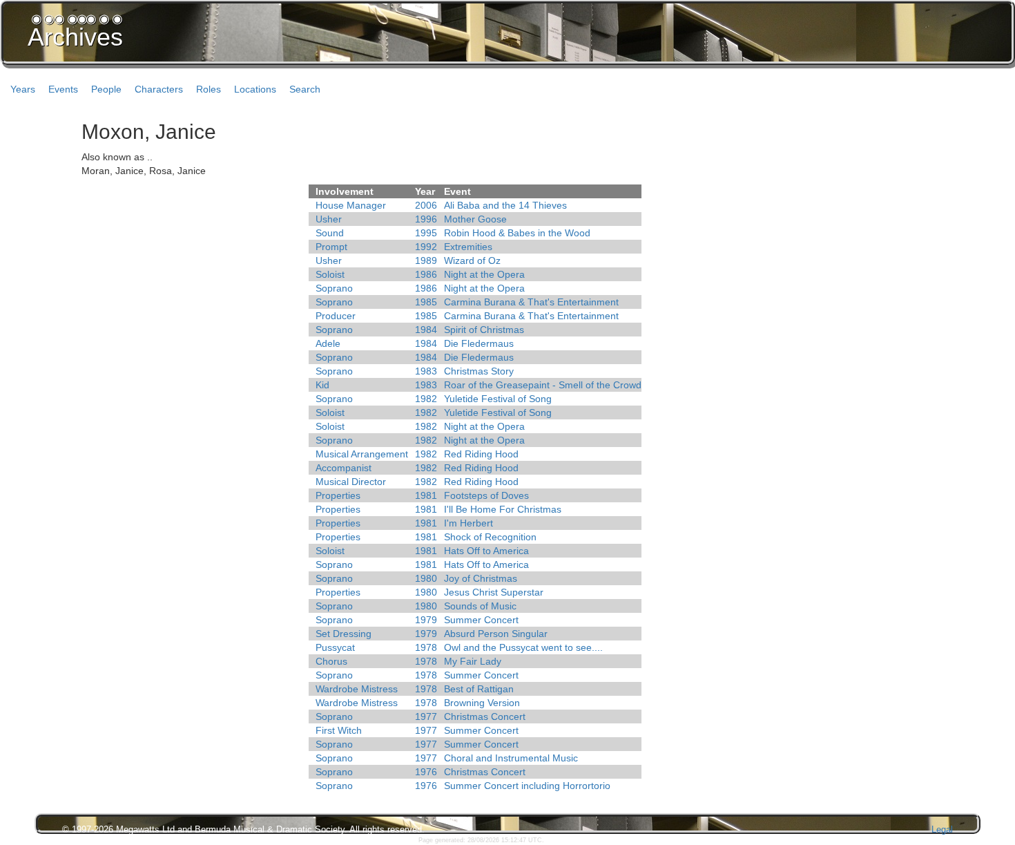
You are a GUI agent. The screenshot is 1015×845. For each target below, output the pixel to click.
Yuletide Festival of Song (498, 398)
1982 (426, 398)
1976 (426, 771)
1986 (426, 274)
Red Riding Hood (481, 453)
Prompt (331, 246)
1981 (426, 495)
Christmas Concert (484, 716)
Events (63, 89)
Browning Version (482, 702)
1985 (426, 301)
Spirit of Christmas (484, 329)
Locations (255, 89)
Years (22, 89)
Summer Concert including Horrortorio (527, 785)
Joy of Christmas (480, 578)
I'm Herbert (468, 523)
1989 (426, 260)
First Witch (339, 730)
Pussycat (335, 647)
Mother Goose (475, 219)
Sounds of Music (480, 605)
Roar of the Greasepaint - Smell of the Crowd (542, 384)
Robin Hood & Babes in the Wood (517, 232)
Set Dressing (343, 633)
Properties (338, 495)
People (106, 89)
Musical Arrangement (362, 453)
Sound (330, 232)
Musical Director (351, 481)
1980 (426, 578)
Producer (336, 315)
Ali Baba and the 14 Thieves (505, 205)
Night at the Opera (484, 274)
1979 (426, 619)
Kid (322, 384)
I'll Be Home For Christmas (502, 509)
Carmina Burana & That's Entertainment (531, 301)
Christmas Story (479, 371)
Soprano (334, 288)
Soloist (330, 274)
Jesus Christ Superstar (493, 592)
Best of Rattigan (479, 688)
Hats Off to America (486, 550)
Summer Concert (481, 619)
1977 (426, 716)
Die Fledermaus (479, 343)
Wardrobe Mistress (357, 688)
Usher (329, 219)
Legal (942, 829)
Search (304, 89)
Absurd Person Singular (496, 633)
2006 (426, 205)
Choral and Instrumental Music (511, 757)
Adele (328, 343)
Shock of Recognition (490, 536)
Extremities (468, 246)
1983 (426, 371)
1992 (426, 246)
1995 (426, 232)
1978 (426, 647)
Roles (208, 89)
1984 (426, 329)
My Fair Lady (472, 661)
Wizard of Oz (472, 260)
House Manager (351, 205)
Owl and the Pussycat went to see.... (523, 647)
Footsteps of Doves (486, 495)
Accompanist (343, 467)
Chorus (331, 661)
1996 (426, 219)
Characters (159, 89)
